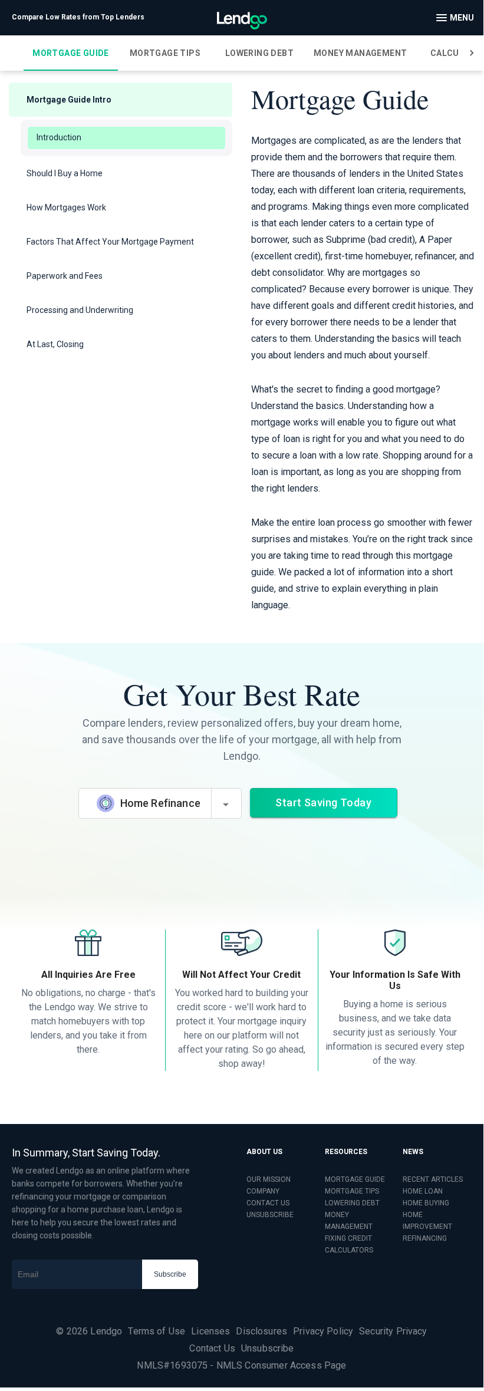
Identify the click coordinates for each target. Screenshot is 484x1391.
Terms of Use (156, 1331)
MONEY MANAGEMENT (349, 1221)
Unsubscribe (267, 1348)
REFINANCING (425, 1238)
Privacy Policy (323, 1331)
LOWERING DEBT (352, 1203)
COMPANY (262, 1191)
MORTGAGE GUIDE (355, 1179)
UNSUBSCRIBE (270, 1215)
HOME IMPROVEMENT (427, 1221)
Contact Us (212, 1348)
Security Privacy (393, 1331)
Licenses (210, 1331)
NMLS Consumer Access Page (281, 1365)
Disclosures (261, 1331)
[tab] (71, 53)
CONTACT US (267, 1203)
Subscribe (170, 1274)
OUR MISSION (268, 1179)
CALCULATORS (349, 1250)
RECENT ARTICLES (433, 1179)
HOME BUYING (426, 1203)
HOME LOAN (423, 1191)
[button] (120, 100)
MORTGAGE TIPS (352, 1191)
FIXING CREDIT (348, 1238)
